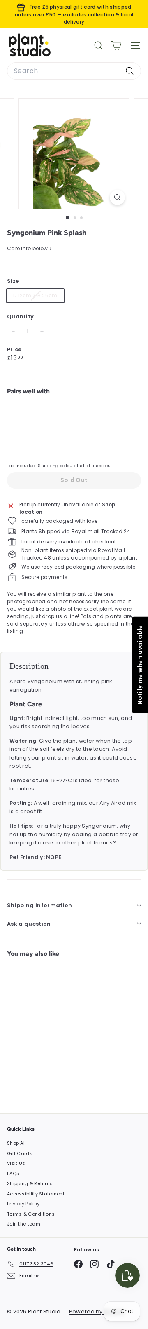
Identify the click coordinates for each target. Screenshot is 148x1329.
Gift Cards (19, 1153)
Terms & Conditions (31, 1214)
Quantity (20, 316)
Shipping (48, 466)
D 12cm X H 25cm (38, 297)
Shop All (16, 1143)
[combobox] (74, 71)
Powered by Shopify (97, 1311)
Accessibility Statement (36, 1193)
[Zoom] (117, 197)
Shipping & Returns (30, 1183)
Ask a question (29, 924)
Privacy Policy (23, 1203)
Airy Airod (112, 803)
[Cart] (116, 45)
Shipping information (39, 905)
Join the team (23, 1224)
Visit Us (16, 1163)
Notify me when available (139, 664)
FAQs (13, 1173)
